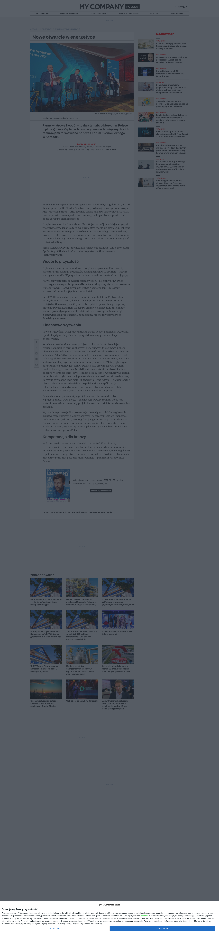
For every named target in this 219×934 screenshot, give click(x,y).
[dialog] (109, 917)
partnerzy (144, 916)
